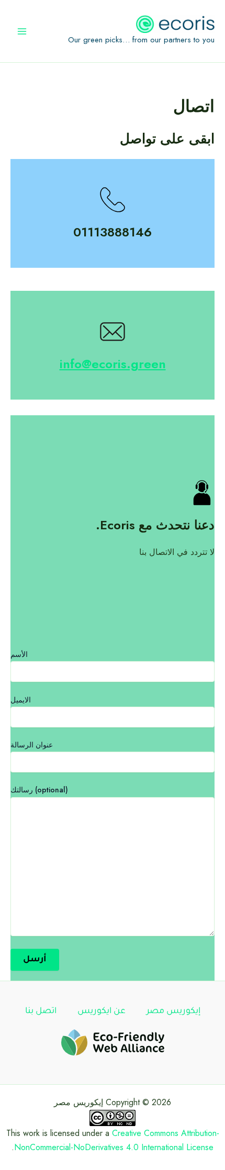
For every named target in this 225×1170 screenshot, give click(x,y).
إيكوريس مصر (173, 1011)
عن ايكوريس (101, 1011)
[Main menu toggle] (21, 31)
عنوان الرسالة (31, 745)
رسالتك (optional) (39, 790)
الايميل (20, 700)
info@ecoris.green (113, 364)
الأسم (19, 654)
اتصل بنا (41, 1011)
